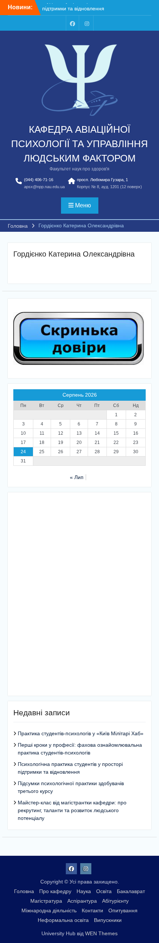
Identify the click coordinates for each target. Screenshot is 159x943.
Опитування (123, 910)
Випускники (108, 920)
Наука (84, 891)
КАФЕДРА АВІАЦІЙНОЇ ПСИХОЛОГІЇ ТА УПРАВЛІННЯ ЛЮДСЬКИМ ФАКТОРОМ (79, 144)
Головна (24, 891)
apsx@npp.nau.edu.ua (44, 186)
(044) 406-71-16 (38, 179)
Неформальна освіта (63, 920)
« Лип (77, 477)
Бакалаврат (131, 891)
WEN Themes (101, 933)
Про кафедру (55, 891)
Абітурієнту (115, 901)
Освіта (104, 891)
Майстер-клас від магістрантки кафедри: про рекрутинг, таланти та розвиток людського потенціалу (72, 810)
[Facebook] (72, 23)
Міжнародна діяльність (49, 910)
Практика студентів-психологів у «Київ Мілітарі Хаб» (80, 733)
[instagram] (87, 23)
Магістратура (46, 901)
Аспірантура (82, 901)
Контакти (92, 910)
